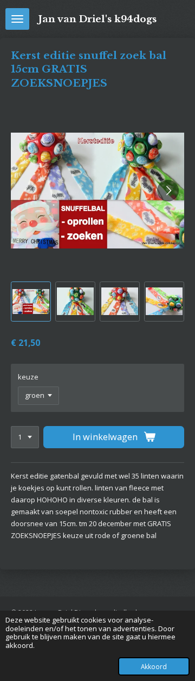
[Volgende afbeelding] (168, 190)
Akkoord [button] (154, 666)
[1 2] (25, 437)
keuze (28, 377)
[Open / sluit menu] (17, 19)
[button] (31, 301)
